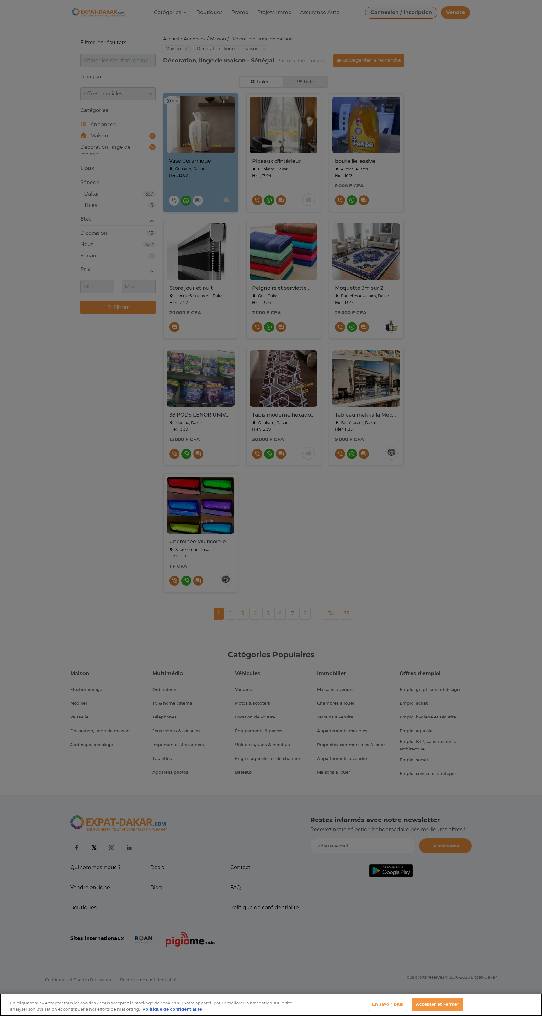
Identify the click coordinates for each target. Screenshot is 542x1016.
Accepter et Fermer (437, 1004)
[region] (271, 1005)
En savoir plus (387, 1004)
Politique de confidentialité (172, 1009)
